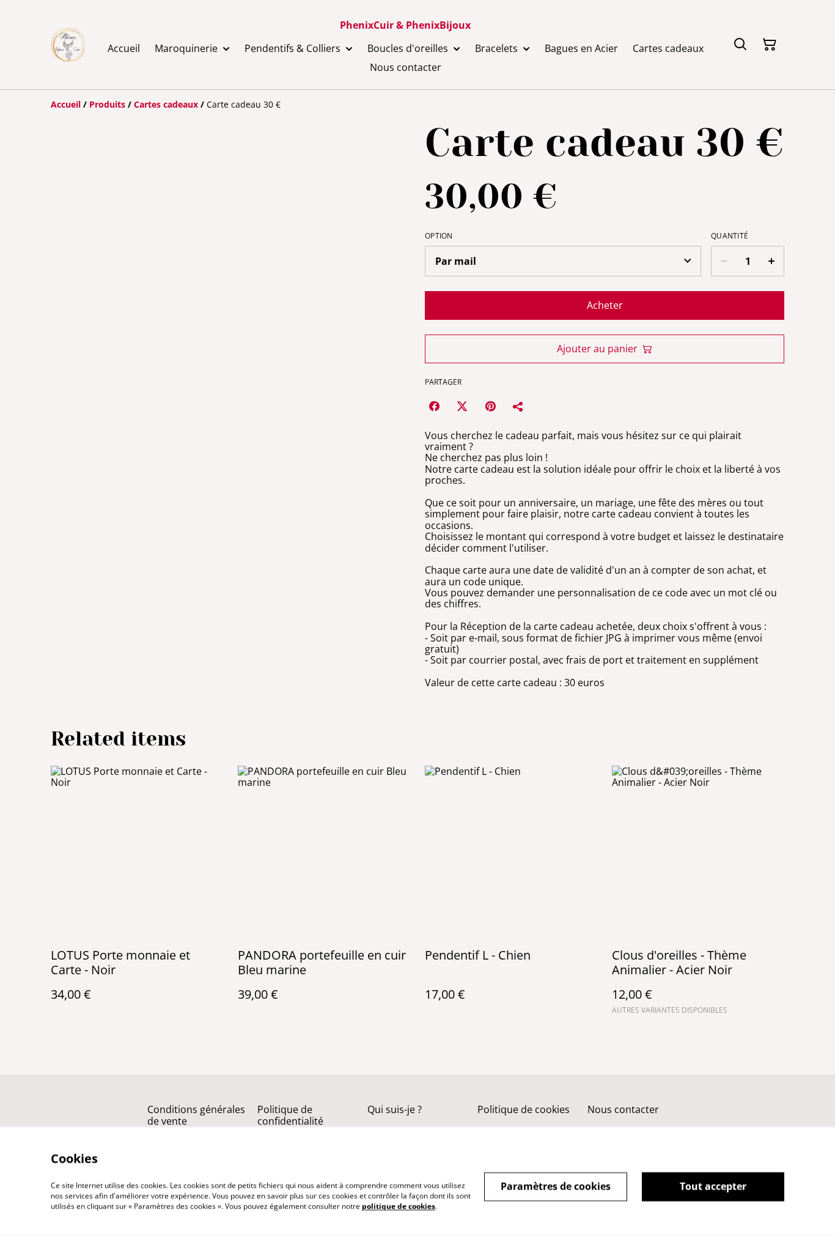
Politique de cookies (523, 1109)
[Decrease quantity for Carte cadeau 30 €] (723, 261)
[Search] (740, 44)
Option (439, 236)
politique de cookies (398, 1206)
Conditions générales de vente (196, 1115)
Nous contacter (623, 1109)
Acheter (605, 305)
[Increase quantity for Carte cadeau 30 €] (771, 261)
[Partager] (518, 406)
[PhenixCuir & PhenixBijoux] (68, 45)
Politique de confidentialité (290, 1115)
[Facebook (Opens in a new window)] (434, 406)
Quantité (729, 236)
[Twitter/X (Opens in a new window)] (462, 406)
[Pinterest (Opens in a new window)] (490, 406)
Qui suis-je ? (394, 1109)
